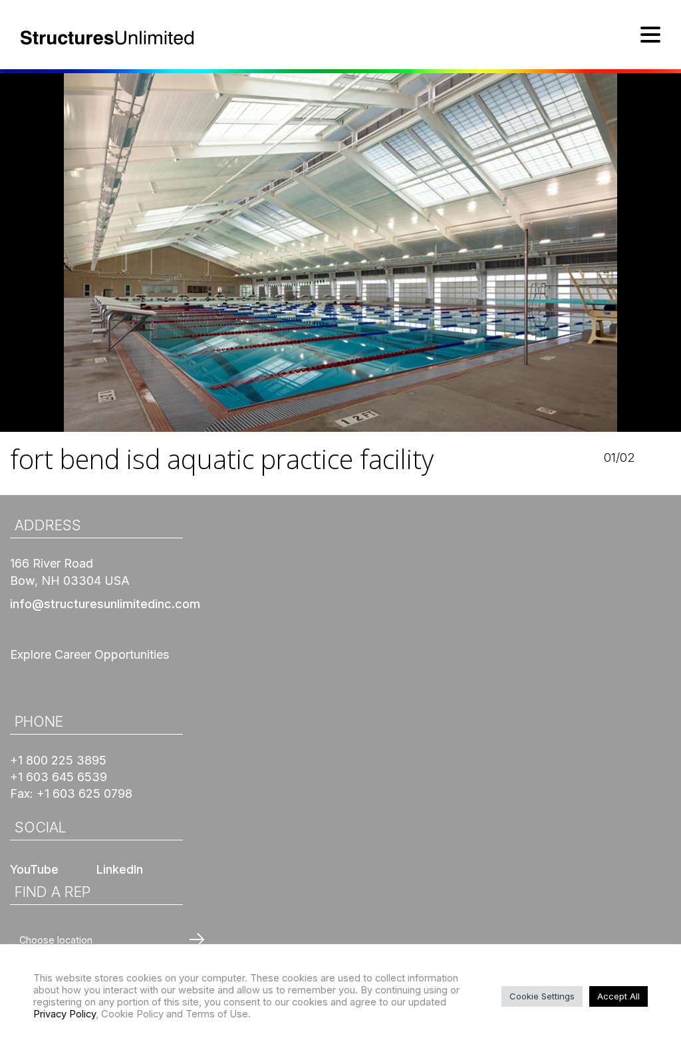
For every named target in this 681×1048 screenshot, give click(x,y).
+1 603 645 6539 (58, 777)
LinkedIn (119, 869)
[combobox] (110, 940)
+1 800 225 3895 (58, 760)
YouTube (34, 869)
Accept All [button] (618, 996)
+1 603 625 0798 (84, 793)
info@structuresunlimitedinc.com (105, 604)
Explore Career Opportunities (89, 654)
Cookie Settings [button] (542, 996)
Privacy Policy (64, 1014)
